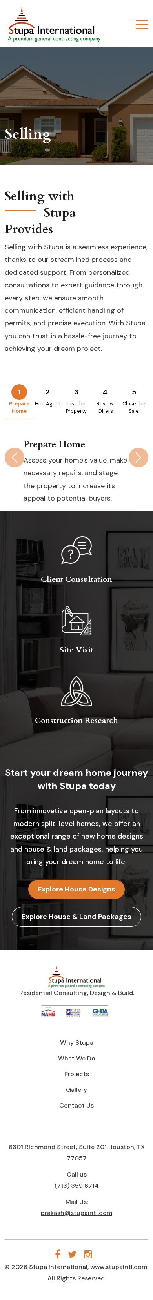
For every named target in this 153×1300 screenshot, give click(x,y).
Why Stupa (76, 1043)
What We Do (76, 1058)
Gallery (76, 1090)
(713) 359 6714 (77, 1186)
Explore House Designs (76, 889)
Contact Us (76, 1105)
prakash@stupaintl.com (76, 1213)
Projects (76, 1074)
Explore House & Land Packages (76, 916)
